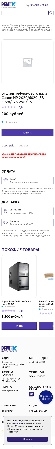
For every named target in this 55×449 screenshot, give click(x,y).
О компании (9, 405)
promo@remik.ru (10, 390)
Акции (33, 405)
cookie (18, 423)
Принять (27, 439)
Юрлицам (7, 411)
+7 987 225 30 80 (37, 362)
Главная (5, 25)
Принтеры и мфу (28, 25)
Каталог (15, 25)
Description (9, 145)
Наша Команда (38, 411)
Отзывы (24, 145)
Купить (27, 132)
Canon (23, 27)
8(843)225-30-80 (37, 376)
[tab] (9, 145)
